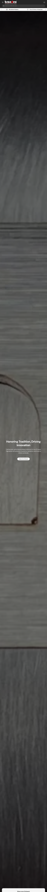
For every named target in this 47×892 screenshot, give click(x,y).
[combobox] (23, 6)
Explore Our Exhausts (23, 458)
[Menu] (2, 2)
